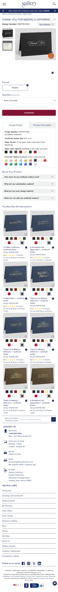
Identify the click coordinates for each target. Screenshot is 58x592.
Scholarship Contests (10, 556)
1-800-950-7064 (15, 433)
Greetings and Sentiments (12, 495)
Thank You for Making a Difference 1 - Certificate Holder (12, 351)
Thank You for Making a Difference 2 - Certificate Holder (39, 300)
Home (4, 14)
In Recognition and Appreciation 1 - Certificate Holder (40, 249)
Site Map (5, 536)
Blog (4, 526)
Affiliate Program (9, 546)
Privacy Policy (31, 576)
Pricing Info (6, 490)
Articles (5, 531)
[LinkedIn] (39, 563)
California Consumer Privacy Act (45, 576)
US (18, 585)
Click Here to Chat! (16, 441)
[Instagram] (29, 563)
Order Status (7, 510)
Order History (7, 515)
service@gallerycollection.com (21, 462)
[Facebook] (24, 563)
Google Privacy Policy (39, 578)
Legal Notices (7, 576)
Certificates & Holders (14, 14)
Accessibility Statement (19, 576)
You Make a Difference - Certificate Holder (12, 248)
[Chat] (55, 583)
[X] (35, 563)
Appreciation (27, 14)
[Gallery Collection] (29, 4)
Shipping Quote (8, 500)
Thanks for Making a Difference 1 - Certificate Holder (39, 351)
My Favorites (7, 505)
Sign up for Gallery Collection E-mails (11, 419)
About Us (6, 541)
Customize (29, 112)
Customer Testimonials (11, 551)
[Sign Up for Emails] (53, 419)
